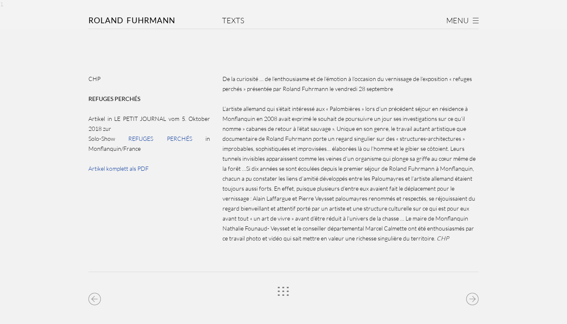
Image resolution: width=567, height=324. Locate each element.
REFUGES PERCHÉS (160, 138)
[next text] (472, 297)
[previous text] (94, 297)
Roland (131, 20)
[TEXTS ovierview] (283, 294)
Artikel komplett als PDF (118, 168)
